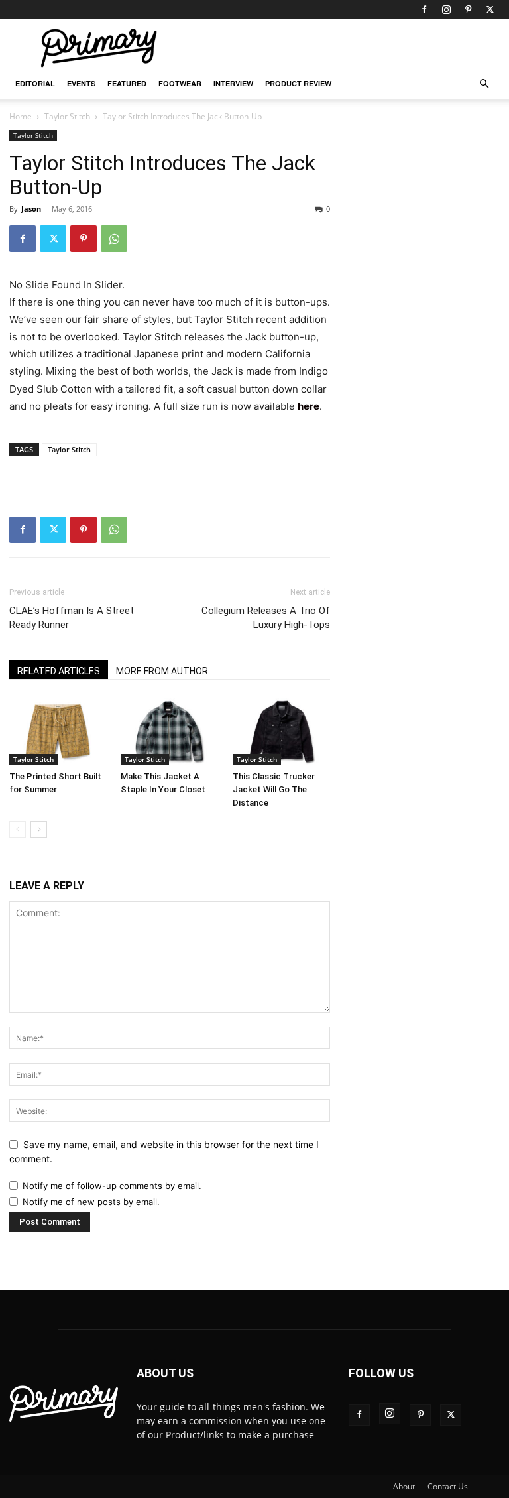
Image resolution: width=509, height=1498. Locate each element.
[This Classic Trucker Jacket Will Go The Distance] (281, 731)
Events (81, 83)
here (308, 406)
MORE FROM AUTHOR (162, 671)
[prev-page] (17, 829)
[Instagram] (446, 9)
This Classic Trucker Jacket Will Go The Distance (274, 789)
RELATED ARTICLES (58, 671)
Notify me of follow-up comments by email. (112, 1185)
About (404, 1486)
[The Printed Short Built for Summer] (58, 731)
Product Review (298, 83)
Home (20, 116)
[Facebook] (424, 9)
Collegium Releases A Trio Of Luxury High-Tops (265, 618)
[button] (484, 84)
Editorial (35, 83)
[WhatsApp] (114, 238)
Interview (233, 83)
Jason (31, 209)
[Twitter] (490, 9)
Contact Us (447, 1486)
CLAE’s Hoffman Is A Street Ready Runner (71, 618)
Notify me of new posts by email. (91, 1201)
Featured (126, 83)
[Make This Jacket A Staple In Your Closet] (169, 731)
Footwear (179, 83)
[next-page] (38, 829)
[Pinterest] (468, 9)
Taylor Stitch (67, 116)
